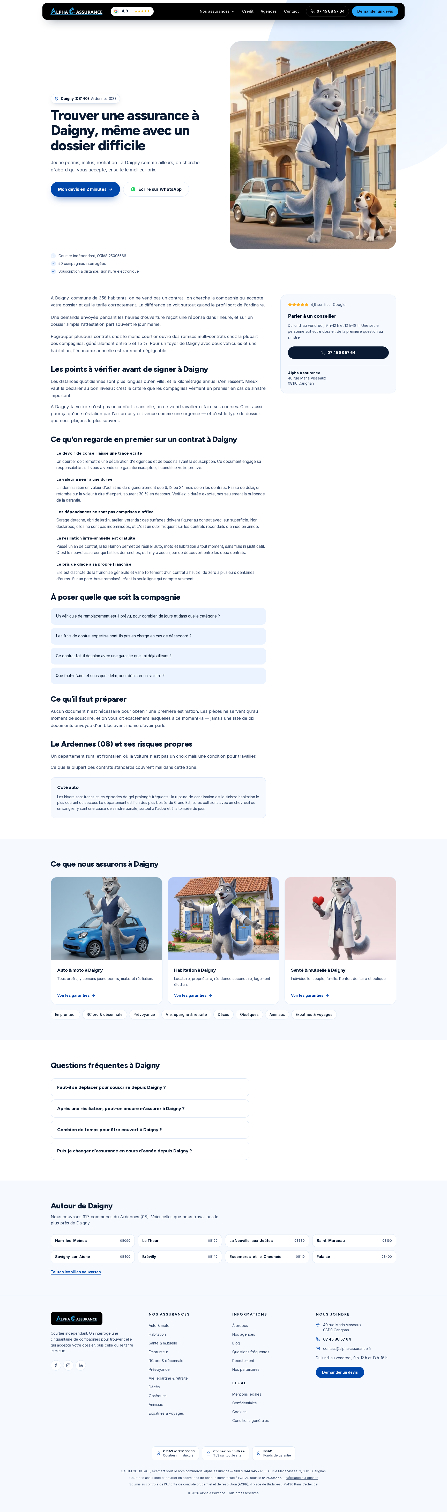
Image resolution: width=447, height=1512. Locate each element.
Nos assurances (215, 11)
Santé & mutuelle (163, 1343)
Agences (269, 11)
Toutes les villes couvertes (76, 1272)
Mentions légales (246, 1394)
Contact (291, 11)
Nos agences (243, 1334)
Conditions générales (250, 1420)
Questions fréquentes (250, 1352)
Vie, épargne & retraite (186, 1014)
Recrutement (243, 1360)
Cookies (239, 1412)
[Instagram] (68, 1365)
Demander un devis (375, 11)
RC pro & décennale (105, 1014)
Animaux (277, 1014)
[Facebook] (56, 1365)
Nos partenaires (245, 1369)
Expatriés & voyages (314, 1014)
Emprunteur (65, 1014)
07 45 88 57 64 (331, 11)
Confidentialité (244, 1403)
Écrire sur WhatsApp (160, 189)
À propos (240, 1325)
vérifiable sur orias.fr (302, 1478)
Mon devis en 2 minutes (82, 189)
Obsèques (249, 1014)
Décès (223, 1014)
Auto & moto (159, 1325)
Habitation (157, 1334)
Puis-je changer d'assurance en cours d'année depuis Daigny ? (124, 1151)
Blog (236, 1343)
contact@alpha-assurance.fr (347, 1348)
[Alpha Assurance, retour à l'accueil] (77, 11)
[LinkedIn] (81, 1365)
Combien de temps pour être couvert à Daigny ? (109, 1130)
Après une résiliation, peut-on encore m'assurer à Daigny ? (121, 1108)
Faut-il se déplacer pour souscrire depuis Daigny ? (111, 1087)
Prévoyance (144, 1014)
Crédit (248, 11)
